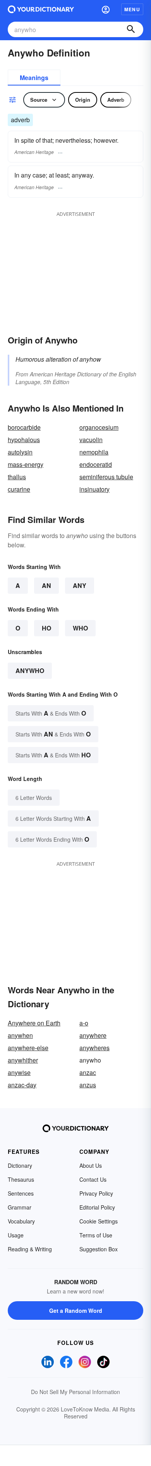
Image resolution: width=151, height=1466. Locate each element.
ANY (79, 585)
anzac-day (22, 1084)
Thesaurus (21, 1179)
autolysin (20, 452)
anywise (19, 1072)
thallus (17, 476)
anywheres (94, 1047)
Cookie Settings (98, 1221)
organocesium (98, 427)
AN (46, 585)
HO (46, 628)
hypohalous (24, 439)
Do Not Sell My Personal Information (75, 1392)
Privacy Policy (96, 1193)
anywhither (23, 1060)
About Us (90, 1165)
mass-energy (25, 464)
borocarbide (24, 427)
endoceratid (95, 464)
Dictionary (20, 1165)
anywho (29, 670)
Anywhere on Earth (34, 1022)
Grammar (19, 1207)
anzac (87, 1072)
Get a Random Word (75, 1310)
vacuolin (91, 439)
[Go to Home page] (41, 9)
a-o (83, 1022)
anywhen (20, 1035)
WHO (80, 628)
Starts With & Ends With (50, 713)
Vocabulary (21, 1221)
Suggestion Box (98, 1249)
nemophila (93, 452)
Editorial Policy (97, 1207)
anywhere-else (28, 1047)
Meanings (34, 77)
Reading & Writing (30, 1249)
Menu (132, 9)
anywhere (92, 1035)
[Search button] (130, 29)
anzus (87, 1084)
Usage (16, 1235)
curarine (19, 489)
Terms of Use (95, 1235)
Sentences (21, 1193)
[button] (105, 9)
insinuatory (94, 489)
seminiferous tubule (106, 476)
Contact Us (92, 1179)
